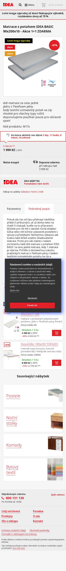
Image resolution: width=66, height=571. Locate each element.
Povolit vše (32, 305)
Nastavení (32, 298)
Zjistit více (14, 290)
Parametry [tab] (14, 209)
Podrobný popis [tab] (39, 209)
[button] (20, 5)
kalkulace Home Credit (32, 192)
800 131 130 (15, 498)
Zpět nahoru (57, 494)
